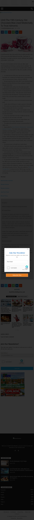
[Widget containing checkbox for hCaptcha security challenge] (17, 268)
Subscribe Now (17, 275)
